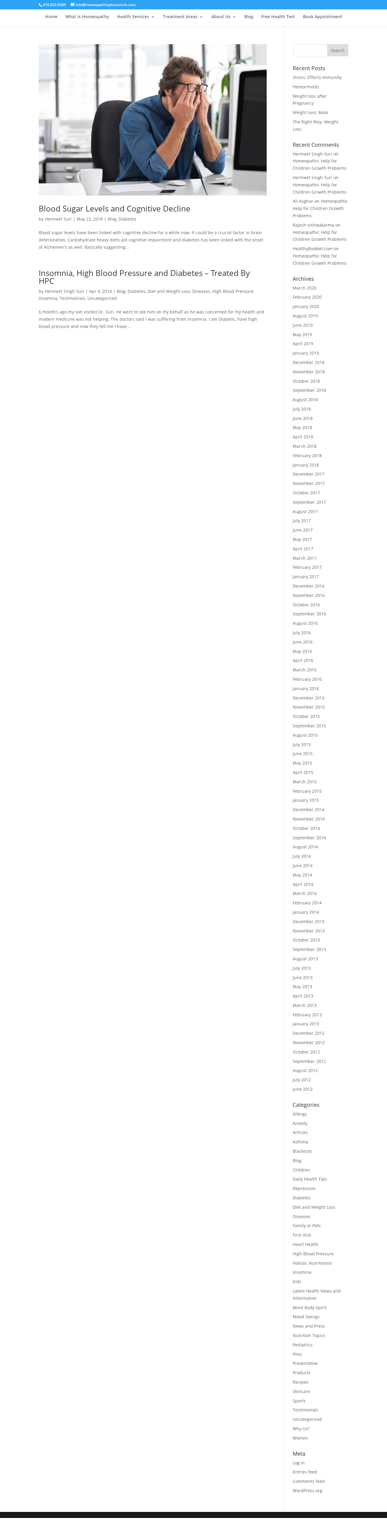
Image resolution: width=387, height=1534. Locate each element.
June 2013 (303, 977)
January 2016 (306, 688)
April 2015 (303, 772)
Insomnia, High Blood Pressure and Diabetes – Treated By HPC (144, 276)
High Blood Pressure (232, 291)
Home (51, 17)
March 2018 (305, 446)
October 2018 (306, 381)
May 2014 (302, 875)
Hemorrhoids (306, 87)
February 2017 (307, 567)
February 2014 (307, 903)
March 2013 (305, 1005)
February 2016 (307, 679)
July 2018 (302, 409)
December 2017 (308, 474)
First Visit (302, 1235)
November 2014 (309, 819)
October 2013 (306, 940)
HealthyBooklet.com (313, 248)
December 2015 (308, 698)
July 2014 (302, 856)
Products (302, 1372)
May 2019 (302, 334)
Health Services (133, 17)
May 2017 (302, 539)
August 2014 (305, 847)
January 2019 (306, 353)
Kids (297, 1281)
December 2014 (308, 809)
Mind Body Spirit (310, 1307)
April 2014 (303, 884)
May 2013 (302, 986)
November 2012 (309, 1042)
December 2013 (308, 921)
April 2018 (303, 437)
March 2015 (305, 782)
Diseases (201, 291)
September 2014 (309, 838)
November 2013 (309, 931)
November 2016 (309, 595)
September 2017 (309, 502)
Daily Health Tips (310, 1179)
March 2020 (305, 288)
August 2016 (305, 623)
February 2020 (307, 297)
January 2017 (306, 576)
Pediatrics (303, 1345)
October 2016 (306, 605)
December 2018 (308, 362)
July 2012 (302, 1080)
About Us (220, 17)
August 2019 (305, 316)
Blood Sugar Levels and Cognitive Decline (114, 208)
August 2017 (305, 511)
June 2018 (303, 418)
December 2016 (308, 586)
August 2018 (305, 399)
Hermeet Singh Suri (64, 291)
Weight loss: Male (310, 112)
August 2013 (305, 959)
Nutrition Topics (309, 1335)
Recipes (300, 1382)
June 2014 (303, 865)
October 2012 (306, 1052)
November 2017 (309, 483)
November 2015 (309, 707)
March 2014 (305, 893)
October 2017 (306, 493)
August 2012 (305, 1070)
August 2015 (305, 735)
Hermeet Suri (58, 219)
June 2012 (303, 1089)
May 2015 (302, 763)
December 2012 (308, 1033)
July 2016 (302, 632)
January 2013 (306, 1024)
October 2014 (306, 828)
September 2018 (309, 390)
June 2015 (303, 753)
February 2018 (307, 455)
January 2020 (306, 306)
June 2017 (303, 530)
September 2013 (309, 949)
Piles (297, 1354)
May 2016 (302, 651)
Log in (299, 1463)
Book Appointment (322, 17)
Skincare (301, 1391)
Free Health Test (278, 17)
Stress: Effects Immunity (317, 77)
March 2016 (305, 670)
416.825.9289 (54, 4)
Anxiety (300, 1123)
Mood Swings (306, 1316)
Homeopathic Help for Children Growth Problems (320, 208)
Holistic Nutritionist (312, 1263)
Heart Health (305, 1244)
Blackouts (302, 1151)
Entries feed (305, 1472)
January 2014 (306, 912)
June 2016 (303, 642)
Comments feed (309, 1481)
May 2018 (302, 427)
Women (300, 1438)
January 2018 (306, 465)
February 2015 (307, 791)
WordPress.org (307, 1490)
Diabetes (127, 219)
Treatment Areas (180, 17)
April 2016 (303, 660)
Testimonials (72, 298)
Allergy (300, 1114)
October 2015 (306, 716)
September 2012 (309, 1061)
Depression (304, 1188)
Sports (299, 1401)
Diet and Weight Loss (169, 291)
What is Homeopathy (87, 17)
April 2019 (303, 343)
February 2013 (307, 1015)
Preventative (305, 1363)
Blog (248, 17)
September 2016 (309, 614)
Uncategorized (102, 298)
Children (301, 1170)
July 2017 (302, 520)
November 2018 (309, 372)
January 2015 (306, 800)
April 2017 (303, 549)
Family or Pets (307, 1225)
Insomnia (48, 298)
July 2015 (302, 744)
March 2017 (305, 558)
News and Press (309, 1326)
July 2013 (302, 968)
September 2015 (309, 726)
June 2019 (303, 325)
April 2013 (303, 996)
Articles (300, 1132)
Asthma (300, 1142)
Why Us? (301, 1428)
